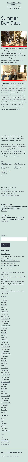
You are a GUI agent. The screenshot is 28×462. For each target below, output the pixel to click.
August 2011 (4, 384)
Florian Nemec (13, 191)
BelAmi (3, 419)
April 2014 (4, 309)
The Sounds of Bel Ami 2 (8, 263)
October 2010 (5, 400)
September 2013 (5, 325)
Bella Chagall (6, 189)
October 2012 (5, 351)
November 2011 (5, 377)
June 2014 (4, 304)
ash (2, 288)
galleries (3, 426)
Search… (3, 235)
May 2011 (3, 391)
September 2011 (5, 382)
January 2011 (5, 393)
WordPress (16, 456)
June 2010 (4, 410)
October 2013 (5, 323)
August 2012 (4, 356)
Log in (3, 437)
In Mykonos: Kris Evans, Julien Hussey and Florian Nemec (6, 164)
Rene (6, 288)
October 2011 (5, 379)
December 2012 (5, 346)
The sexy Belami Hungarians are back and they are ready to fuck (19, 164)
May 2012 (4, 363)
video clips (12, 193)
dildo (2, 421)
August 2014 (4, 300)
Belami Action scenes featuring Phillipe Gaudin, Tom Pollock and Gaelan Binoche (12, 284)
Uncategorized (5, 430)
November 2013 (5, 321)
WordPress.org (5, 444)
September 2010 (5, 402)
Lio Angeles (4, 277)
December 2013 (5, 318)
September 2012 (5, 353)
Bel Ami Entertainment (19, 146)
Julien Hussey (20, 191)
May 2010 (4, 412)
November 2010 (5, 398)
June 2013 (4, 332)
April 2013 (4, 337)
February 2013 (5, 342)
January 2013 (5, 344)
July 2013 (3, 330)
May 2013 (4, 335)
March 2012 (4, 368)
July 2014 (4, 302)
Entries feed (4, 439)
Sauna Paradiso (5, 254)
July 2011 (3, 386)
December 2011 (5, 374)
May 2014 (4, 307)
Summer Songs (5, 193)
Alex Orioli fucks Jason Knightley (10, 260)
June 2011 (4, 388)
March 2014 (4, 311)
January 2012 (5, 372)
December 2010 (5, 396)
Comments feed (5, 442)
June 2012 (4, 360)
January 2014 (5, 316)
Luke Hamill (4, 428)
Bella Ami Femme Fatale (11, 453)
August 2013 (4, 328)
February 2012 (5, 370)
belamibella (4, 272)
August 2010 (4, 405)
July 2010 (3, 407)
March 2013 (4, 339)
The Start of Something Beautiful (10, 265)
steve (2, 281)
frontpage (4, 423)
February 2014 (5, 314)
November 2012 (5, 349)
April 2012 (4, 365)
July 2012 (3, 358)
